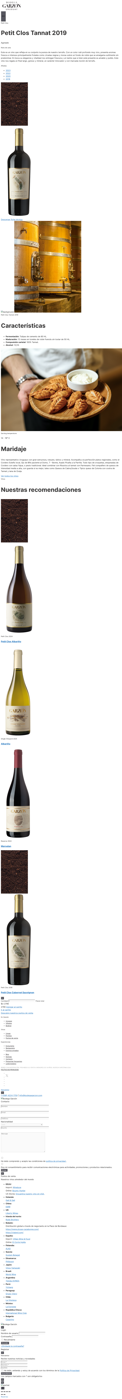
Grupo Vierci (11, 1294)
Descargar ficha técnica (11, 219)
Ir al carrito (6, 1010)
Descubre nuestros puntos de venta (17, 1013)
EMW (8, 1207)
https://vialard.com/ (14, 1232)
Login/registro (11, 1064)
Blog (7, 1054)
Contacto (9, 1059)
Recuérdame (9, 1339)
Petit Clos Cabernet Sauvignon (17, 992)
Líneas (8, 1033)
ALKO (8, 1248)
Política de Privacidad (10, 1070)
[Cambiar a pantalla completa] (7, 1391)
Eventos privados (12, 1050)
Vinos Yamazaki (13, 1268)
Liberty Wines (12, 1213)
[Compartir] (4, 1391)
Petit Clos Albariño (11, 641)
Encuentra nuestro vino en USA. (30, 1194)
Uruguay (9, 1021)
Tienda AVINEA (12, 1281)
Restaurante (10, 1048)
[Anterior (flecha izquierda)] (2, 1394)
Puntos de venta (12, 1038)
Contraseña (6, 1336)
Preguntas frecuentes (14, 1061)
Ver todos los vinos (9, 476)
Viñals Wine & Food (21, 1239)
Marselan (6, 846)
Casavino (10, 1319)
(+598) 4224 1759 (9, 1095)
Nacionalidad (7, 1121)
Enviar (4, 1170)
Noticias (9, 1057)
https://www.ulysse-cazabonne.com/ (22, 1229)
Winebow (17, 1187)
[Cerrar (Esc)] (2, 1391)
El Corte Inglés (19, 1242)
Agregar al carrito (14, 1007)
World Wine (11, 1274)
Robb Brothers (12, 1219)
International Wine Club (16, 1313)
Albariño (5, 743)
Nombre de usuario (9, 1333)
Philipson (10, 1261)
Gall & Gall (10, 1200)
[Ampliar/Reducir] (9, 1391)
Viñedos (9, 1023)
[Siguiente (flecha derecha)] (4, 1394)
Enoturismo (10, 1046)
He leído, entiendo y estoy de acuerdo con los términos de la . (41, 1370)
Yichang (9, 1287)
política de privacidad (56, 1161)
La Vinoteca (11, 1300)
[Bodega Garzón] (11, 10)
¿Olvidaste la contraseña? (12, 1346)
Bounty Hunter (18, 1190)
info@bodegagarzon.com (30, 1095)
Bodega (8, 1026)
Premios (9, 1036)
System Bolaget (13, 1255)
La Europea (11, 1306)
